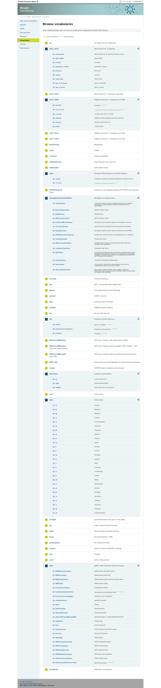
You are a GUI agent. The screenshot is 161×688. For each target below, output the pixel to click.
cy (56, 418)
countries (58, 114)
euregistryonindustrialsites (60, 198)
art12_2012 (53, 49)
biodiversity (54, 145)
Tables (22, 28)
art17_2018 (53, 139)
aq (50, 43)
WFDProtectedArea (61, 646)
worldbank (53, 669)
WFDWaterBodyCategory (63, 654)
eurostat (52, 279)
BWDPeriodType (60, 575)
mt (56, 480)
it (55, 463)
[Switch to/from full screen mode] (130, 1)
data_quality (59, 58)
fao (50, 284)
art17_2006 (53, 100)
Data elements (25, 32)
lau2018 (52, 520)
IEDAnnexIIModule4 (57, 354)
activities (58, 105)
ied (50, 319)
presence (58, 71)
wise (51, 566)
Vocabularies (25, 40)
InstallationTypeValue (62, 248)
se (56, 500)
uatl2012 (58, 387)
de (56, 426)
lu (56, 471)
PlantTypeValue (60, 260)
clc (56, 379)
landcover (53, 374)
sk (56, 509)
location (58, 62)
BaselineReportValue (62, 210)
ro (56, 496)
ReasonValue (59, 264)
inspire (52, 368)
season (57, 75)
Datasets (23, 25)
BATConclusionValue (62, 218)
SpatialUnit (59, 621)
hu (56, 455)
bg (56, 413)
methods (58, 118)
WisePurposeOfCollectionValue (66, 662)
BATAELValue (60, 214)
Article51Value (60, 203)
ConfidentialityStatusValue (64, 592)
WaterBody (59, 637)
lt (55, 467)
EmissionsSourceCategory (64, 596)
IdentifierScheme (61, 600)
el (56, 438)
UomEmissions (60, 629)
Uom (57, 625)
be (56, 409)
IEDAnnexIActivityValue (63, 243)
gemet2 (52, 296)
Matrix (57, 604)
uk (56, 513)
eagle (57, 383)
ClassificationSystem (62, 588)
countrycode (59, 54)
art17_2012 (53, 133)
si (56, 505)
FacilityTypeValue (61, 239)
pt (56, 492)
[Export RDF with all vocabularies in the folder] (138, 49)
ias (50, 313)
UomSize (58, 633)
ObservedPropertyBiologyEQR (65, 617)
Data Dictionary (36, 17)
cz (56, 422)
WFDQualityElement (62, 650)
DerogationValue (61, 231)
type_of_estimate (61, 83)
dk (56, 430)
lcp (50, 525)
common (53, 156)
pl (56, 488)
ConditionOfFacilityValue (63, 222)
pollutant (58, 333)
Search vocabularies (52, 36)
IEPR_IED (53, 362)
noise (51, 537)
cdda (51, 150)
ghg (51, 302)
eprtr (51, 173)
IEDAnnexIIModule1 (57, 340)
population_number (62, 66)
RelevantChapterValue (62, 270)
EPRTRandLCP (55, 190)
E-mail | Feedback (26, 681)
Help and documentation (28, 21)
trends (57, 126)
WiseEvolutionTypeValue (63, 658)
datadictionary (55, 162)
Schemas (23, 36)
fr (55, 451)
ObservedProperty (61, 613)
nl (56, 484)
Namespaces (24, 48)
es (56, 442)
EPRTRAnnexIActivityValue (64, 235)
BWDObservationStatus (63, 571)
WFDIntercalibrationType (63, 642)
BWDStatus (59, 583)
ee (56, 434)
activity (57, 179)
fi (55, 447)
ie (56, 459)
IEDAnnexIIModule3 (57, 346)
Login (123, 1)
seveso (52, 548)
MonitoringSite (60, 608)
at (56, 405)
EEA (29, 1)
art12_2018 (53, 94)
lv (56, 476)
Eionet (29, 17)
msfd (51, 531)
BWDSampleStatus (61, 579)
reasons (58, 122)
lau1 (51, 394)
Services (23, 44)
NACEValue (59, 252)
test (50, 554)
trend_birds (59, 79)
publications (54, 543)
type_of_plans (60, 87)
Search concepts (69, 36)
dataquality (54, 168)
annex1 (57, 324)
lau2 (51, 400)
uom (51, 560)
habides (52, 308)
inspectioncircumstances (63, 329)
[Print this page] (127, 1)
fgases (52, 290)
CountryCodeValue (61, 226)
